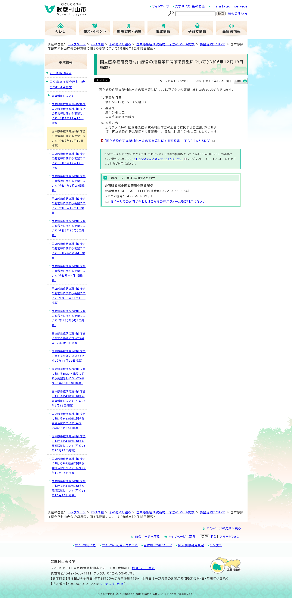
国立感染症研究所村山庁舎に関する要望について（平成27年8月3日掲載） (69, 338)
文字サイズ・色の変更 (190, 6)
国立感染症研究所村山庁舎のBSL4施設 (165, 44)
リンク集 (216, 545)
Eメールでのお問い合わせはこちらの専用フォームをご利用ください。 (159, 201)
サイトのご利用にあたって (120, 545)
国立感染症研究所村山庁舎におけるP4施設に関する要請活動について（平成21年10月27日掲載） (69, 488)
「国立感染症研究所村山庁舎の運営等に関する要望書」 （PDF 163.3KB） (157, 140)
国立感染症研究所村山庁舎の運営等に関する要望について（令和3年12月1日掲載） (69, 205)
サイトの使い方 (85, 545)
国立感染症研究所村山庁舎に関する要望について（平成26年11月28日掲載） (69, 356)
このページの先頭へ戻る (224, 528)
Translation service (229, 6)
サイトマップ (160, 6)
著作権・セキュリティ (158, 545)
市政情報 (97, 44)
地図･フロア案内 (143, 568)
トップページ (77, 44)
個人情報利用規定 (191, 545)
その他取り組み (120, 44)
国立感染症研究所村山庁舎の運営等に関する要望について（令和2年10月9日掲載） (69, 228)
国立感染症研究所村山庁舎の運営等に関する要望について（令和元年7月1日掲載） (69, 273)
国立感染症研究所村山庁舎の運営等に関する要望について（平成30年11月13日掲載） (69, 295)
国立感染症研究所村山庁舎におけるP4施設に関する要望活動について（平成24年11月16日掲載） (69, 420)
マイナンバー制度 (112, 583)
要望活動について (212, 44)
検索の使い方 (238, 13)
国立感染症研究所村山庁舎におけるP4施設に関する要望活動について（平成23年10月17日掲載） (69, 443)
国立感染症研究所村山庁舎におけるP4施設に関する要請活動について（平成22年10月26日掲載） (69, 465)
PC (213, 536)
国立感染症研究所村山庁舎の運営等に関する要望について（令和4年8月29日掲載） (69, 183)
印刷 (238, 81)
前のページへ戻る (147, 536)
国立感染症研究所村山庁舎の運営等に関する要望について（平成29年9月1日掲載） (69, 318)
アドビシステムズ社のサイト (158, 159)
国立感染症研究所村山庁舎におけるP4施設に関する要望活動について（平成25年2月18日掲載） (69, 398)
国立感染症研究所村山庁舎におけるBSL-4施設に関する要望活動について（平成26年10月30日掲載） (69, 376)
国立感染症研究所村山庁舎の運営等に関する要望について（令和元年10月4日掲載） (69, 250)
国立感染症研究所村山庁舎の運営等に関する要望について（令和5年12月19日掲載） (69, 160)
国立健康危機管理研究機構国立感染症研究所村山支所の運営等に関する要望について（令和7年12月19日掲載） (69, 113)
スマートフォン (230, 536)
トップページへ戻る (182, 536)
